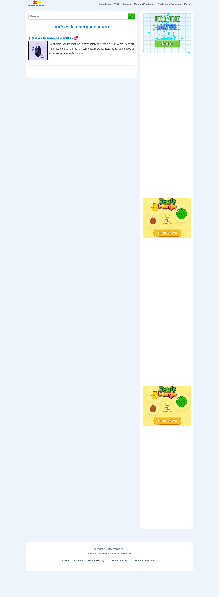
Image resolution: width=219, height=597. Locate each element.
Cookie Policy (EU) (144, 560)
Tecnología (105, 4)
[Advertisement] (167, 75)
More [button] (187, 4)
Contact (78, 560)
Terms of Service (119, 560)
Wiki (116, 4)
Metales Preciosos (144, 4)
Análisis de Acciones (169, 4)
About (65, 560)
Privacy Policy (96, 560)
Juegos (126, 4)
